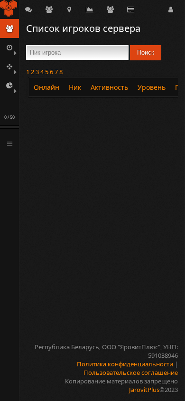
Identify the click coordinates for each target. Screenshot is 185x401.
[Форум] (28, 9)
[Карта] (69, 9)
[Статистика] (89, 9)
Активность (109, 87)
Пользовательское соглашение (130, 372)
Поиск (145, 52)
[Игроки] (110, 9)
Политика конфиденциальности (125, 364)
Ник (75, 87)
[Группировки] (48, 9)
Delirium (9, 9)
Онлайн (46, 87)
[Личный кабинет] (170, 9)
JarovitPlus (144, 389)
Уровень (152, 87)
